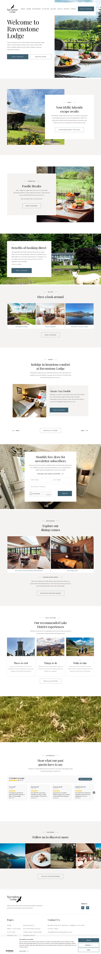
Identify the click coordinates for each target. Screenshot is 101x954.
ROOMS (29, 9)
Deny (88, 950)
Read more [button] (11, 798)
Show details (22, 951)
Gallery (53, 9)
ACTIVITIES (45, 9)
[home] (12, 8)
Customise (88, 945)
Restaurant (36, 9)
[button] (16, 430)
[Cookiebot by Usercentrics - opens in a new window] (9, 951)
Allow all (88, 940)
